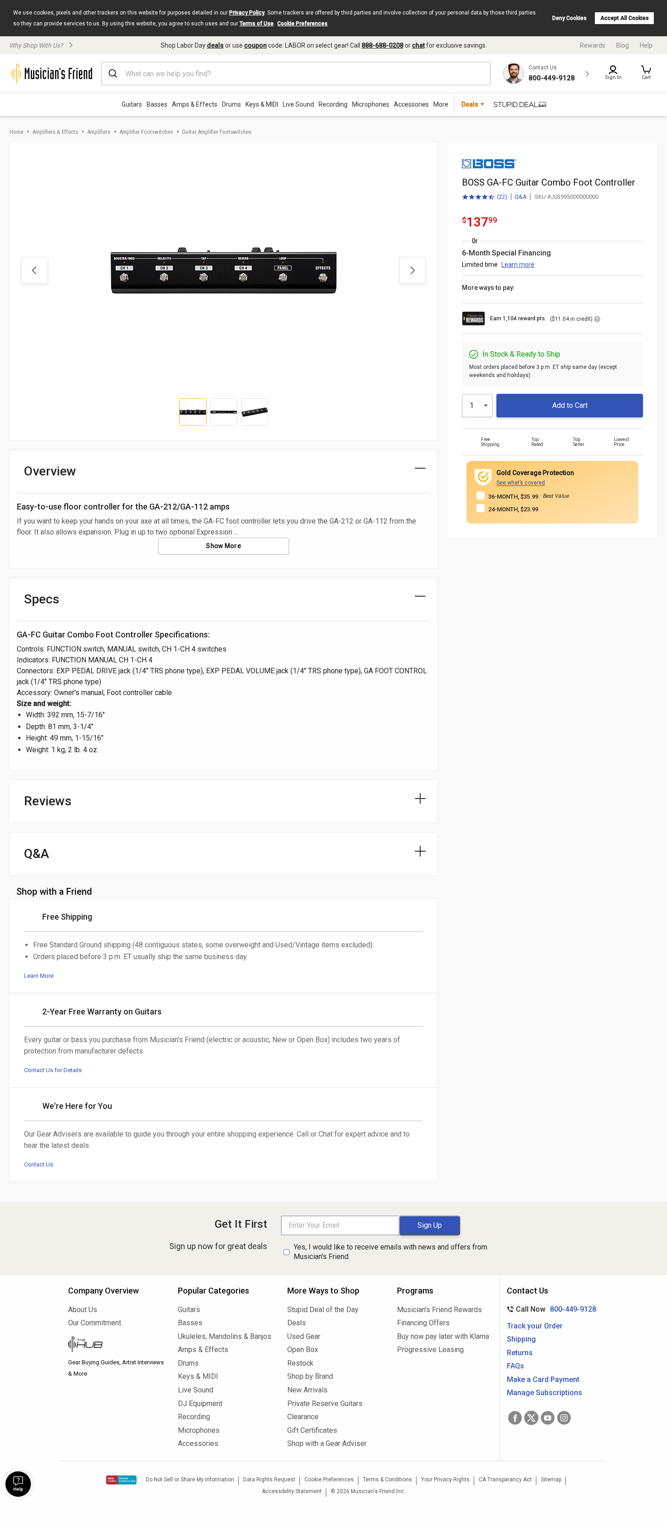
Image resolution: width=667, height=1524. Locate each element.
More (440, 104)
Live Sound (298, 104)
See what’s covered (520, 483)
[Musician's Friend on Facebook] (515, 1418)
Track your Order (535, 1326)
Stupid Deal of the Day (322, 1309)
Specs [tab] (41, 599)
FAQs (515, 1366)
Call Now (550, 1309)
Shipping (521, 1339)
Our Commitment (94, 1322)
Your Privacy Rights (445, 1479)
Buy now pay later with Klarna (443, 1336)
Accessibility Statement (292, 1491)
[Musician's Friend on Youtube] (547, 1418)
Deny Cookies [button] (569, 18)
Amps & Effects (194, 104)
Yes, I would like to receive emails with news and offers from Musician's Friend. (390, 1252)
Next (412, 270)
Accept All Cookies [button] (624, 18)
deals (215, 45)
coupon (255, 45)
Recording (333, 104)
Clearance (303, 1416)
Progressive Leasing (430, 1349)
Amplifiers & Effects (55, 131)
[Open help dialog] (18, 1484)
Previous (34, 270)
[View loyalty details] (597, 320)
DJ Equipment (200, 1403)
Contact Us (38, 1164)
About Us (82, 1309)
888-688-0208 (382, 45)
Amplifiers (98, 131)
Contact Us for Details (53, 1070)
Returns (520, 1352)
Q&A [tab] (36, 853)
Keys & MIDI (261, 104)
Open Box (302, 1349)
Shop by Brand (310, 1376)
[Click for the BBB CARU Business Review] (121, 1480)
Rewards (592, 45)
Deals (296, 1322)
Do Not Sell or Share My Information (190, 1479)
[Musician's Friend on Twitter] (531, 1418)
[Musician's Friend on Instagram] (564, 1418)
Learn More (39, 975)
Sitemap (551, 1479)
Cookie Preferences (302, 23)
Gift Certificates (312, 1430)
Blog (622, 45)
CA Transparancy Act (505, 1479)
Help (646, 45)
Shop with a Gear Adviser (327, 1443)
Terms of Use (257, 23)
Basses (157, 104)
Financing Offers (423, 1322)
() (484, 197)
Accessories (411, 104)
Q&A (521, 196)
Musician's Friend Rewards (439, 1309)
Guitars (132, 104)
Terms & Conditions (387, 1479)
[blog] (116, 1345)
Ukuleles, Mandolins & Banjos (224, 1336)
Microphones (370, 104)
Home (16, 131)
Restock (300, 1363)
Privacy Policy (247, 13)
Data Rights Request (269, 1479)
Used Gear (303, 1336)
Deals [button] (469, 104)
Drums (231, 104)
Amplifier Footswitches (146, 131)
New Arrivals (307, 1390)
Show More (223, 545)
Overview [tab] (50, 471)
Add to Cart (570, 405)
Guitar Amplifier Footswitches (216, 131)
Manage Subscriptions (544, 1392)
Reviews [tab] (48, 801)
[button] (646, 73)
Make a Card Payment (543, 1379)
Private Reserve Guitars (325, 1403)
